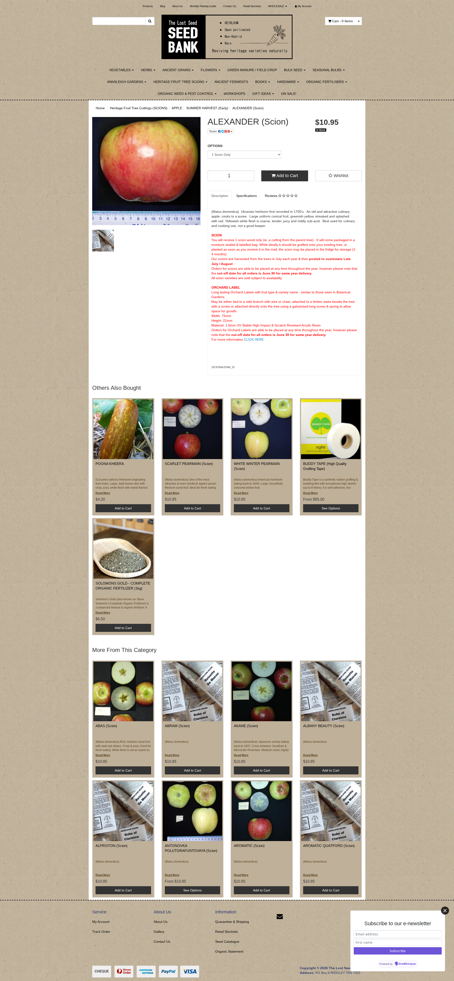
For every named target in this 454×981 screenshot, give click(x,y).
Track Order (101, 931)
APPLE (177, 108)
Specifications (246, 196)
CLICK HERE (254, 339)
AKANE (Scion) (246, 726)
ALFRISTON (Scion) (111, 846)
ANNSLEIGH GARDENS (125, 82)
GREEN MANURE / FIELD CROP (252, 70)
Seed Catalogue (227, 941)
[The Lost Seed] (227, 35)
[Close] (445, 911)
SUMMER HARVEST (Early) (207, 108)
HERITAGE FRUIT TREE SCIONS (179, 82)
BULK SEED (293, 70)
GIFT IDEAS (262, 93)
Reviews (271, 196)
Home (100, 108)
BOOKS (261, 82)
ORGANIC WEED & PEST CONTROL (186, 93)
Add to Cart (286, 175)
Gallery (159, 931)
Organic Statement (229, 951)
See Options (331, 508)
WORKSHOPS (234, 93)
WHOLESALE (276, 6)
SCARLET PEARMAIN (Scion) (189, 464)
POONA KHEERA (110, 464)
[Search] (149, 21)
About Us (177, 6)
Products (148, 6)
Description (219, 196)
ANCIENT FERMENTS (231, 82)
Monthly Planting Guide (203, 6)
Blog (162, 6)
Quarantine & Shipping (232, 922)
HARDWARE (287, 82)
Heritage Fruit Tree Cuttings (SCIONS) (138, 108)
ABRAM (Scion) (177, 726)
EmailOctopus (407, 964)
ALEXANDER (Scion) (248, 108)
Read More (103, 493)
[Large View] (103, 241)
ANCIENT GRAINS (176, 70)
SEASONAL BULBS (327, 70)
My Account (100, 922)
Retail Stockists (252, 6)
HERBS (147, 70)
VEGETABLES (120, 70)
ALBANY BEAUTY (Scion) (323, 726)
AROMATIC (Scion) (249, 846)
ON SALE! (288, 93)
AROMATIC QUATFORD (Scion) (329, 846)
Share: (213, 131)
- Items (342, 21)
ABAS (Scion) (106, 726)
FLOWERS (209, 70)
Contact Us (229, 6)
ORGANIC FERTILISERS (325, 82)
